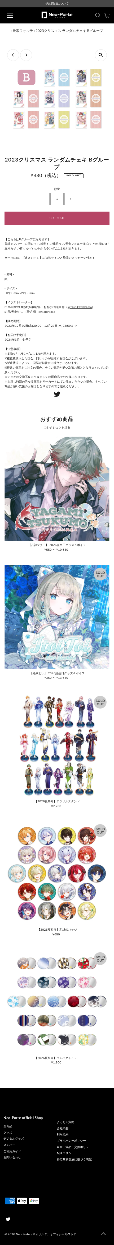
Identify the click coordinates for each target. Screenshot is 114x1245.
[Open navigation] (16, 15)
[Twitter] (57, 396)
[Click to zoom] (101, 55)
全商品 (7, 1126)
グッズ (7, 1133)
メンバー (9, 1145)
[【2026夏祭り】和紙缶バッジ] (57, 873)
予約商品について (57, 4)
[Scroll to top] (103, 1234)
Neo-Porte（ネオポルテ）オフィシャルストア (46, 1234)
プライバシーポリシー (71, 1141)
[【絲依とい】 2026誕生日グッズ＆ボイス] (57, 617)
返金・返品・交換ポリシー (74, 1147)
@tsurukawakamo (80, 307)
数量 (57, 189)
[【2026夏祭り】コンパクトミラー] (57, 1001)
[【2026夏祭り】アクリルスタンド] (57, 745)
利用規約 (62, 1134)
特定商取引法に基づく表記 (74, 1159)
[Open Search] (98, 15)
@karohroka (47, 312)
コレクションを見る (57, 427)
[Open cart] (106, 15)
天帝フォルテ (22, 30)
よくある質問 (65, 1122)
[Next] (26, 55)
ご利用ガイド (12, 1151)
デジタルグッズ (13, 1139)
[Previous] (13, 55)
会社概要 (62, 1128)
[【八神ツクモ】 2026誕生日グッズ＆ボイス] (57, 489)
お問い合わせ (12, 1157)
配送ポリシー (65, 1153)
